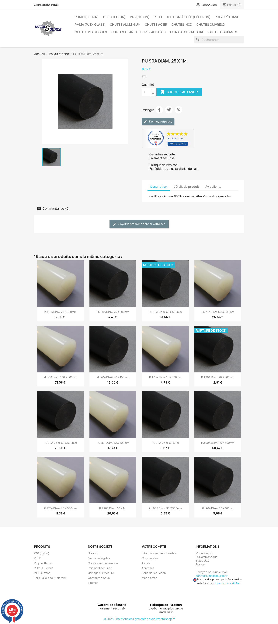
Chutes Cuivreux (210, 24)
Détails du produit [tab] (186, 187)
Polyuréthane (227, 17)
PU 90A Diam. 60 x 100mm (217, 508)
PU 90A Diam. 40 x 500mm (165, 312)
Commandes (150, 558)
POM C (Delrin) (87, 17)
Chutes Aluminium (125, 24)
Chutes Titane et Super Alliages (138, 32)
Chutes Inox (182, 24)
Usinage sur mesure (187, 32)
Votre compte (154, 546)
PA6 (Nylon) (139, 17)
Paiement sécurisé (100, 568)
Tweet (169, 110)
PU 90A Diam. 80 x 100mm (112, 377)
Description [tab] (158, 187)
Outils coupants (222, 32)
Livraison (93, 553)
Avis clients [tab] (213, 187)
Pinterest (178, 110)
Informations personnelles (159, 553)
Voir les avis (178, 143)
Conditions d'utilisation (103, 563)
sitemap (93, 583)
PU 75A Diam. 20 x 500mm (60, 312)
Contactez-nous (46, 5)
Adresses (148, 568)
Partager (159, 110)
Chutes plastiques (91, 32)
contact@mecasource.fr (212, 576)
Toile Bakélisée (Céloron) (188, 17)
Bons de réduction (154, 573)
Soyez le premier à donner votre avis (141, 224)
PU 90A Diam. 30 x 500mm (165, 508)
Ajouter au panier (179, 92)
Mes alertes (149, 578)
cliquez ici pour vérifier (227, 583)
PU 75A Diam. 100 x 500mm (60, 377)
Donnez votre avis (160, 121)
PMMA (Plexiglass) (90, 24)
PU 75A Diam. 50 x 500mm (113, 443)
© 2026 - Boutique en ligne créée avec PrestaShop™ (139, 619)
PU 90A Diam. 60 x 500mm (60, 443)
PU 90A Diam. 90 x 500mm (217, 443)
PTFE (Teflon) (114, 17)
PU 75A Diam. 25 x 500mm (165, 377)
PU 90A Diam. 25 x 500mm (112, 312)
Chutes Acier (156, 24)
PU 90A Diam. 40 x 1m (112, 508)
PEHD (158, 17)
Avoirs (146, 563)
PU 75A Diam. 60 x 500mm (217, 312)
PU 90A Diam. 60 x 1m (165, 443)
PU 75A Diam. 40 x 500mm (60, 508)
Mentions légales (99, 558)
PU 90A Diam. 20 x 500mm (217, 377)
